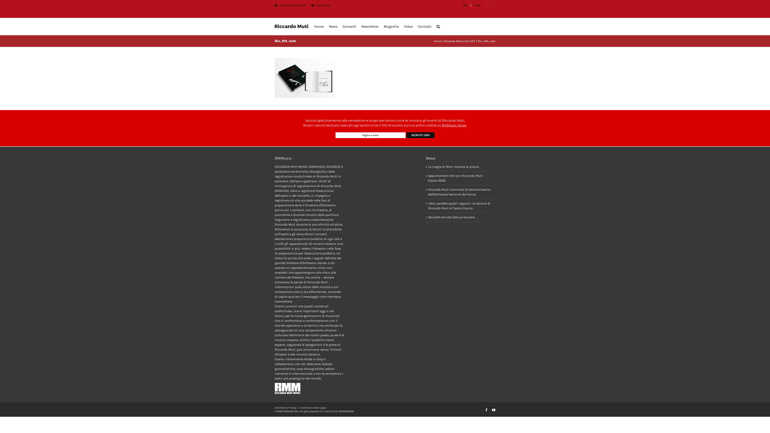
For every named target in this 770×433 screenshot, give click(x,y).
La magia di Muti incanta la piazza (453, 167)
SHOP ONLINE (322, 5)
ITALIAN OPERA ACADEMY (292, 5)
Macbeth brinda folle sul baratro (451, 217)
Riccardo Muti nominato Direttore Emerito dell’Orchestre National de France (459, 192)
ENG (477, 5)
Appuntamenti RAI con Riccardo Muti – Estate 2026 (456, 178)
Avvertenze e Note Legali (313, 407)
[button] (438, 26)
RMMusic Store (454, 125)
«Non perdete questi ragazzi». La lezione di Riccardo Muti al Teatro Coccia (459, 205)
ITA (465, 5)
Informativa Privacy (285, 407)
